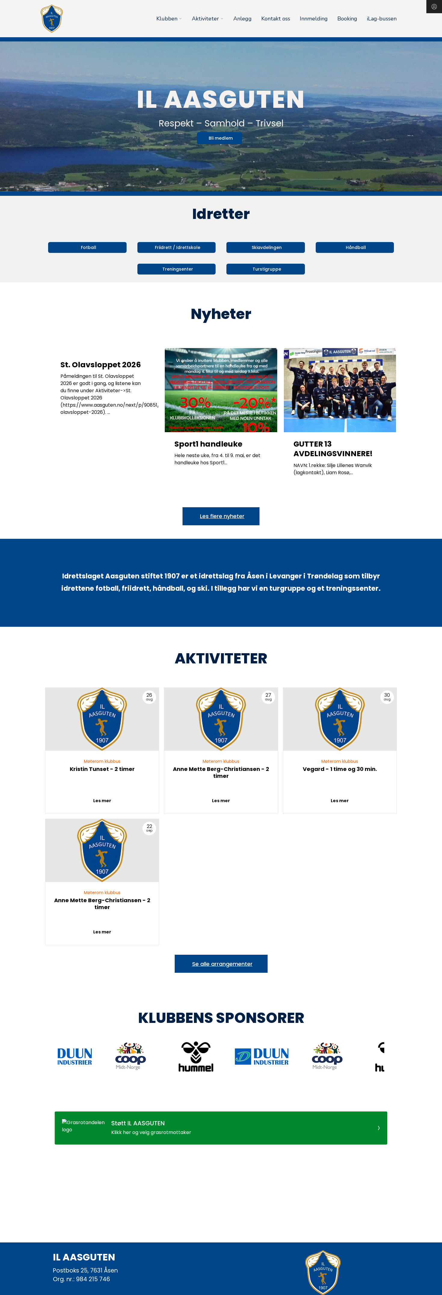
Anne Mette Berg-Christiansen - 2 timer (221, 772)
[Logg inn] (434, 6)
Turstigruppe (267, 269)
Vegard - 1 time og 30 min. (340, 769)
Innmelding (314, 18)
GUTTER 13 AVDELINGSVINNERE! (333, 449)
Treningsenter (177, 269)
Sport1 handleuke (208, 444)
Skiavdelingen (267, 247)
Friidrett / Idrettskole (177, 247)
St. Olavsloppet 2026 (100, 364)
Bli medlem (221, 138)
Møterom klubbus (102, 761)
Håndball (356, 247)
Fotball (88, 247)
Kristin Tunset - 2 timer (102, 769)
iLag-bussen (382, 18)
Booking (347, 18)
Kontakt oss (275, 18)
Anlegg (242, 18)
